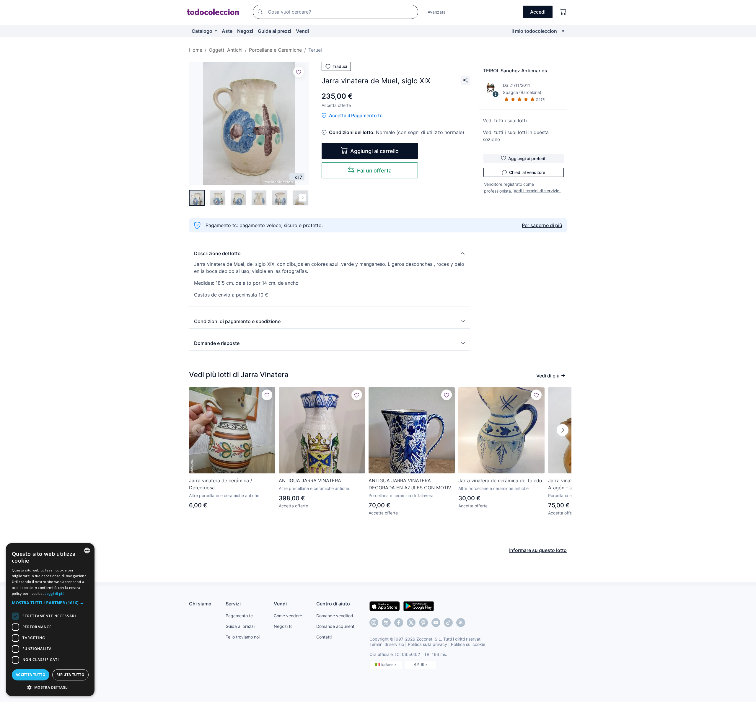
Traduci (340, 66)
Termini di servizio (386, 644)
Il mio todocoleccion (534, 31)
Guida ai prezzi (274, 31)
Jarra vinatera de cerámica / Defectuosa (220, 484)
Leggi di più (54, 593)
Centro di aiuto (333, 604)
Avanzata (437, 11)
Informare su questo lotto (538, 550)
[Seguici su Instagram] (373, 622)
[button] (329, 253)
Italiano (387, 664)
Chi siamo (200, 604)
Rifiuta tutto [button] (70, 674)
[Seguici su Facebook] (398, 622)
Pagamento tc (239, 615)
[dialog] (50, 619)
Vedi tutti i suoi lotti (505, 120)
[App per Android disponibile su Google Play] (418, 606)
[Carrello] (563, 12)
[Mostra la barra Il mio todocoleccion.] (563, 31)
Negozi (245, 31)
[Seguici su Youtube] (435, 622)
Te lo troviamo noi (243, 636)
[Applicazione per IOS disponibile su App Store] (384, 606)
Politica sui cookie (468, 644)
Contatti (324, 636)
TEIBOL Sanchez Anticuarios (515, 71)
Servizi (233, 604)
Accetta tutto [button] (30, 674)
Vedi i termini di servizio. (537, 190)
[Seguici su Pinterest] (423, 622)
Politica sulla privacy (427, 644)
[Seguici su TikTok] (448, 622)
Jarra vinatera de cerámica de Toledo (500, 480)
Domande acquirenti (335, 626)
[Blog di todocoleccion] (460, 622)
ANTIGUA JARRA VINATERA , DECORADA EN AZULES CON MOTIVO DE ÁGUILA (411, 484)
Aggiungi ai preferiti (527, 158)
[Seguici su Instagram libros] (386, 622)
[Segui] (298, 71)
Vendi (302, 31)
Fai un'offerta (374, 170)
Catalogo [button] (203, 31)
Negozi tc (283, 626)
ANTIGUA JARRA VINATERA (310, 480)
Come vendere (288, 615)
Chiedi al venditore (527, 172)
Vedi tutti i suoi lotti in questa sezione (516, 135)
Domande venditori (334, 615)
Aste (227, 31)
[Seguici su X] (411, 622)
